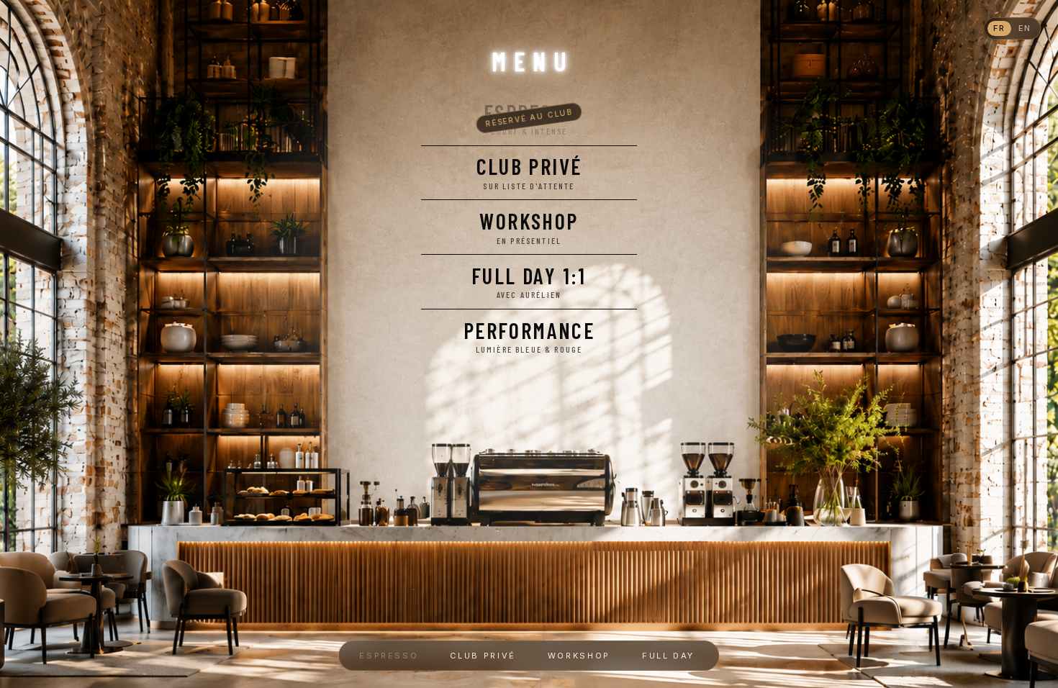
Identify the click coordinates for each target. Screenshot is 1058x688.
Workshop (579, 656)
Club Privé (482, 656)
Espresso (388, 656)
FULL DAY (670, 656)
